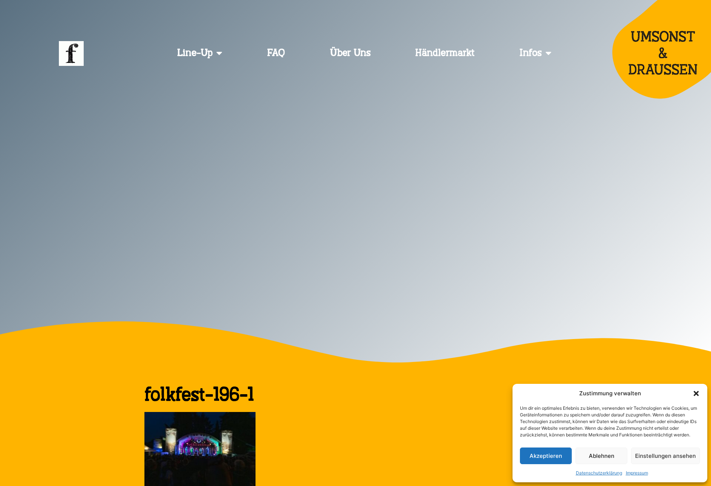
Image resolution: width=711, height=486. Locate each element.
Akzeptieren (546, 455)
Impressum (637, 473)
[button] (696, 393)
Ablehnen (601, 455)
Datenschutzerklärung (599, 473)
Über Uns (350, 53)
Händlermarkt (444, 53)
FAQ (276, 53)
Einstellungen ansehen (665, 455)
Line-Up (195, 53)
